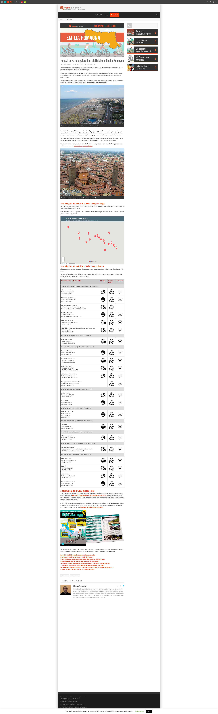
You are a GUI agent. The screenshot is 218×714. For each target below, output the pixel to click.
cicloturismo (65, 575)
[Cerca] (157, 15)
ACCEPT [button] (149, 711)
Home (61, 19)
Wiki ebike (114, 15)
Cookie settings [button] (139, 711)
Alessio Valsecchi (67, 64)
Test (106, 15)
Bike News (98, 15)
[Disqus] (92, 624)
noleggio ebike (75, 575)
